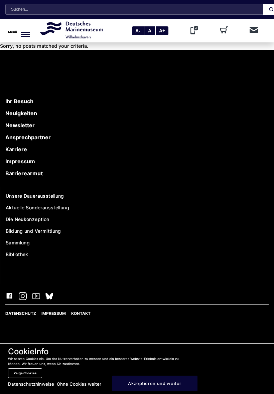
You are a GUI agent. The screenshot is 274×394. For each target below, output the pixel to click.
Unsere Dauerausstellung (35, 196)
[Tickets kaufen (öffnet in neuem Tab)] (225, 30)
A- (137, 30)
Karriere (16, 149)
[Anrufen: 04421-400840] (195, 31)
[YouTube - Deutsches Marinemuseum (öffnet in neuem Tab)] (36, 297)
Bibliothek (17, 254)
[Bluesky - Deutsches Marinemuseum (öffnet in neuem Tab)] (49, 297)
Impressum (20, 161)
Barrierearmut (24, 173)
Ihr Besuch (19, 101)
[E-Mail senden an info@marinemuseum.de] (254, 30)
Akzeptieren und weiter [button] (154, 383)
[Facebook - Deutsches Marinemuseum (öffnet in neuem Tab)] (9, 297)
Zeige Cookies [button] (25, 373)
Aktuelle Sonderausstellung (37, 207)
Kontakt (81, 313)
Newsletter (20, 125)
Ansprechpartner (28, 137)
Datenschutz (20, 313)
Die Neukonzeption (27, 219)
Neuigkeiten (21, 113)
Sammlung (18, 242)
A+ (162, 30)
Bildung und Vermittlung (33, 231)
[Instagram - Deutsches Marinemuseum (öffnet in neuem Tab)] (23, 297)
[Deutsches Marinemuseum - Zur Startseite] (71, 36)
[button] (21, 30)
